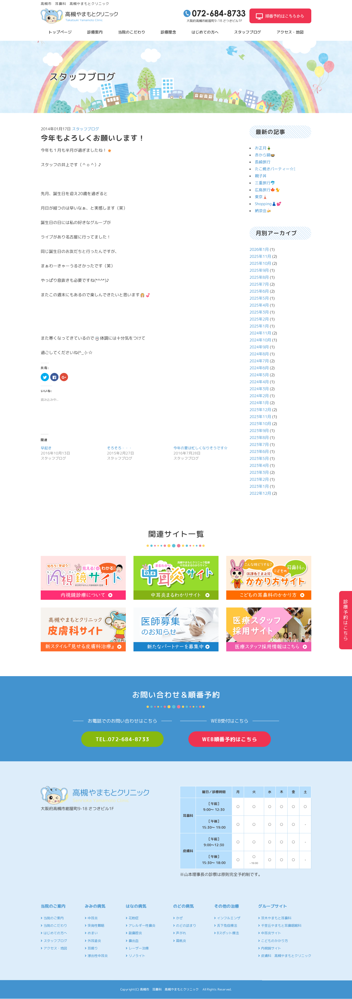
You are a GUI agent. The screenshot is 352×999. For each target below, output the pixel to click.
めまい (92, 933)
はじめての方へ (205, 32)
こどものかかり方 (274, 940)
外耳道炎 (94, 940)
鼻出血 (133, 940)
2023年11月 (260, 416)
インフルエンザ (228, 918)
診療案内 (95, 32)
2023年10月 (260, 423)
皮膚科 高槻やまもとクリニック (285, 955)
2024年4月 (259, 382)
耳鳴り (92, 948)
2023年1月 (259, 486)
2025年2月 (259, 319)
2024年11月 (260, 333)
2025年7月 (259, 284)
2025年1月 (259, 326)
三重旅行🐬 (265, 183)
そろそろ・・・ (119, 447)
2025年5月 (259, 298)
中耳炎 (92, 918)
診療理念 (168, 32)
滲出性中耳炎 (97, 955)
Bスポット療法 (227, 933)
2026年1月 (259, 249)
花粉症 (133, 918)
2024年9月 (259, 347)
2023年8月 (259, 437)
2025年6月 (259, 291)
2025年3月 (259, 312)
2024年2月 (259, 395)
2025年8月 (259, 277)
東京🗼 (261, 196)
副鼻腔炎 (135, 933)
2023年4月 (259, 465)
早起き (46, 447)
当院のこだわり (131, 32)
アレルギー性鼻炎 (141, 925)
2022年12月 (260, 493)
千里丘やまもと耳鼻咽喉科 (280, 925)
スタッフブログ (247, 32)
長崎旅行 (262, 162)
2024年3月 (259, 388)
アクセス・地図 (290, 32)
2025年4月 (259, 305)
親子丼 (260, 176)
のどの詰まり (185, 925)
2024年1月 (259, 402)
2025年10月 (260, 263)
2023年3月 (259, 472)
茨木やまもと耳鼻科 (275, 918)
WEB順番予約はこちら (229, 739)
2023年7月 (259, 444)
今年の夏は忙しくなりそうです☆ (200, 447)
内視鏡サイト (270, 948)
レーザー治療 (138, 948)
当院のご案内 (53, 918)
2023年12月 (260, 409)
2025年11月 (260, 256)
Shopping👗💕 (268, 203)
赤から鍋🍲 (265, 155)
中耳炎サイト (270, 933)
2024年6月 (259, 368)
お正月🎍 (263, 148)
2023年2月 (259, 479)
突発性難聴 (95, 925)
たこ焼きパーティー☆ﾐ (275, 169)
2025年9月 (259, 270)
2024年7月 (259, 361)
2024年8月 (259, 354)
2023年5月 (259, 458)
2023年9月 (259, 430)
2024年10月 (260, 340)
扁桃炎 (180, 940)
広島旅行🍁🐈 (267, 190)
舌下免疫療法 (226, 925)
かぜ (179, 918)
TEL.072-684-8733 (122, 739)
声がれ (180, 933)
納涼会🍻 (263, 210)
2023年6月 (259, 451)
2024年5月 (259, 375)
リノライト (136, 955)
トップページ (60, 32)
